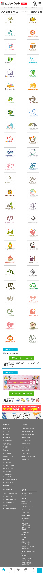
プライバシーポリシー (28, 506)
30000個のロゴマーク (28, 428)
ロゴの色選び (7, 471)
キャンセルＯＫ (26, 447)
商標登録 (5, 447)
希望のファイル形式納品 (28, 456)
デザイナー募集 (26, 515)
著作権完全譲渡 (26, 437)
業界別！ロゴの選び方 (9, 509)
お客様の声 (25, 571)
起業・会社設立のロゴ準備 (27, 528)
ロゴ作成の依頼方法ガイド (26, 524)
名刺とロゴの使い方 (25, 533)
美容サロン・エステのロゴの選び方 (28, 547)
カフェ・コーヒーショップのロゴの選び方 (29, 553)
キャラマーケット (8, 482)
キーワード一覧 (26, 509)
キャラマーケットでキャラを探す (22, 393)
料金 (18, 571)
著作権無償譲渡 (7, 441)
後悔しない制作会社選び (10, 493)
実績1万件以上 (26, 453)
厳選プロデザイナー (27, 431)
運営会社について (27, 498)
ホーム (3, 572)
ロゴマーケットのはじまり (27, 494)
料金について (7, 437)
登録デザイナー (7, 450)
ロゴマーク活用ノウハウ (10, 502)
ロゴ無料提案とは (25, 519)
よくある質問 (7, 453)
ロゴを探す (10, 8)
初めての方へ (7, 428)
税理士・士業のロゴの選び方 (26, 543)
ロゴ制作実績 (7, 462)
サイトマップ (25, 512)
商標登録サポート (27, 459)
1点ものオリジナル (27, 441)
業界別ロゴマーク (8, 456)
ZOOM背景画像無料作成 (10, 479)
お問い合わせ (7, 459)
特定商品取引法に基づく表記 (27, 502)
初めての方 (11, 572)
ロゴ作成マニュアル (8, 465)
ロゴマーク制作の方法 (9, 499)
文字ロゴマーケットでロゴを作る (22, 358)
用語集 (5, 505)
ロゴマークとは (7, 496)
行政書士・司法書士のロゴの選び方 (28, 559)
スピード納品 (25, 450)
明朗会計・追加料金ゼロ (28, 434)
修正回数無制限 (26, 444)
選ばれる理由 (7, 444)
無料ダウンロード (8, 468)
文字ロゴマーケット (8, 485)
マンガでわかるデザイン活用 (7, 475)
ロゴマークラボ (7, 490)
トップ (3, 8)
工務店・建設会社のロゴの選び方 (27, 564)
